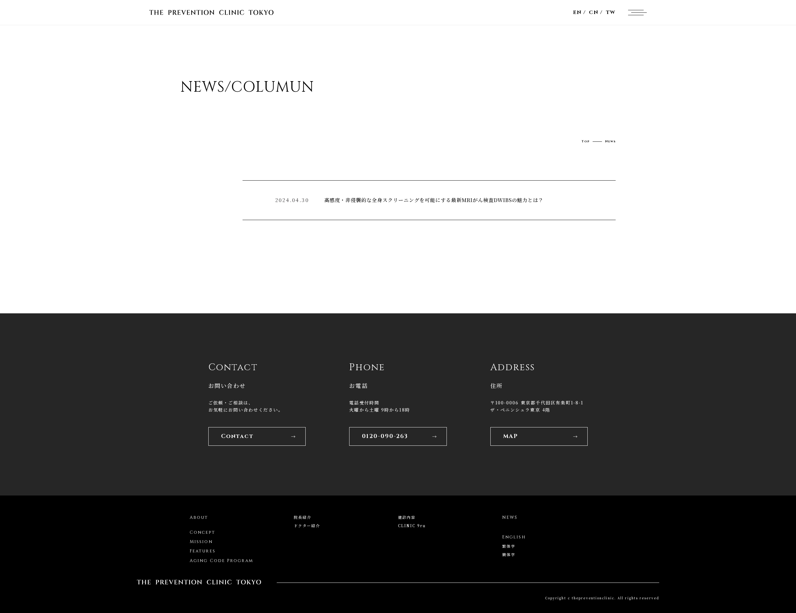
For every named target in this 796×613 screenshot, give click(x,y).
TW (611, 12)
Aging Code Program (221, 561)
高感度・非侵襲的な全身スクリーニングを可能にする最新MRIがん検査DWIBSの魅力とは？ (434, 200)
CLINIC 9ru (412, 525)
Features (202, 551)
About (199, 517)
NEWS (509, 517)
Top (585, 141)
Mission (201, 542)
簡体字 (508, 554)
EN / (579, 12)
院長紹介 (302, 517)
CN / (596, 12)
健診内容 (406, 517)
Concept (202, 532)
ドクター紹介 (307, 525)
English (514, 537)
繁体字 (508, 546)
